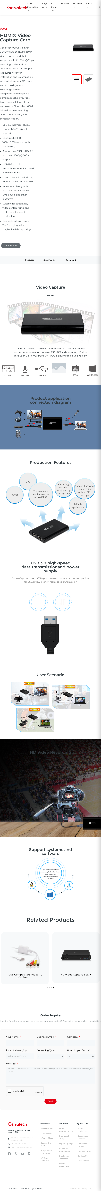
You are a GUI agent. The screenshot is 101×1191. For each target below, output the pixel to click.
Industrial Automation (64, 1149)
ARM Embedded (33, 5)
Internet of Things (64, 1137)
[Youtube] (22, 1153)
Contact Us (82, 1156)
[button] (67, 79)
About (89, 3)
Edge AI (45, 5)
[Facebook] (9, 1153)
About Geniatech (82, 1129)
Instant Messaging (16, 1050)
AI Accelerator (47, 1128)
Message (11, 1063)
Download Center (82, 1144)
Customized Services (83, 1137)
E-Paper (54, 5)
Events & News (84, 1151)
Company (73, 1037)
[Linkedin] (29, 1153)
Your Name (12, 1037)
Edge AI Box (46, 1133)
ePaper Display (47, 1138)
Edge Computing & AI (66, 1129)
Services (65, 3)
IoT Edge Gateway (45, 1159)
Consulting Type (46, 1050)
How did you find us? (79, 1050)
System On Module (46, 1144)
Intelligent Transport (64, 1157)
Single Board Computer (46, 1151)
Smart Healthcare (64, 1165)
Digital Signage (66, 1143)
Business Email (45, 1037)
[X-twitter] (15, 1153)
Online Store (83, 1161)
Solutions (77, 3)
